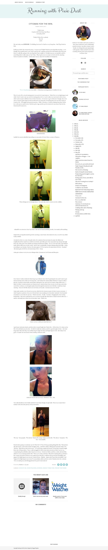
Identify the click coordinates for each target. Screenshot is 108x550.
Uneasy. (77, 212)
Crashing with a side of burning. (83, 207)
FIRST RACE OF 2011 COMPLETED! (84, 191)
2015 (75, 128)
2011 (75, 136)
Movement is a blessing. (81, 170)
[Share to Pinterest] (64, 464)
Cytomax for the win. (81, 198)
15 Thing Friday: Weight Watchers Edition (85, 113)
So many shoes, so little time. (83, 214)
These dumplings (24, 90)
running (39, 468)
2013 (75, 132)
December (78, 138)
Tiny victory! (78, 202)
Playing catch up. (84, 99)
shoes (45, 468)
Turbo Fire (50, 468)
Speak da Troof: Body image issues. (84, 189)
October (77, 142)
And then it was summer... (82, 154)
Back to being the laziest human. (83, 172)
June (76, 150)
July (76, 148)
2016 (75, 126)
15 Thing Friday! (83, 106)
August (77, 146)
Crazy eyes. (78, 195)
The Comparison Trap (83, 82)
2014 (75, 130)
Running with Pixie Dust (54, 10)
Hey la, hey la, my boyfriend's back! (84, 164)
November (78, 140)
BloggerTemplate (35, 548)
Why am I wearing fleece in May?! (84, 181)
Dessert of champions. (81, 185)
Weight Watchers (60, 468)
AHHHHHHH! (79, 193)
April (76, 216)
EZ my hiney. (82, 92)
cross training (32, 468)
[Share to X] (61, 464)
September (78, 144)
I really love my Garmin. (81, 187)
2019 (75, 124)
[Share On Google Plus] (67, 464)
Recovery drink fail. (80, 200)
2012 (75, 134)
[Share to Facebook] (58, 464)
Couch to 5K (22, 468)
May (76, 152)
